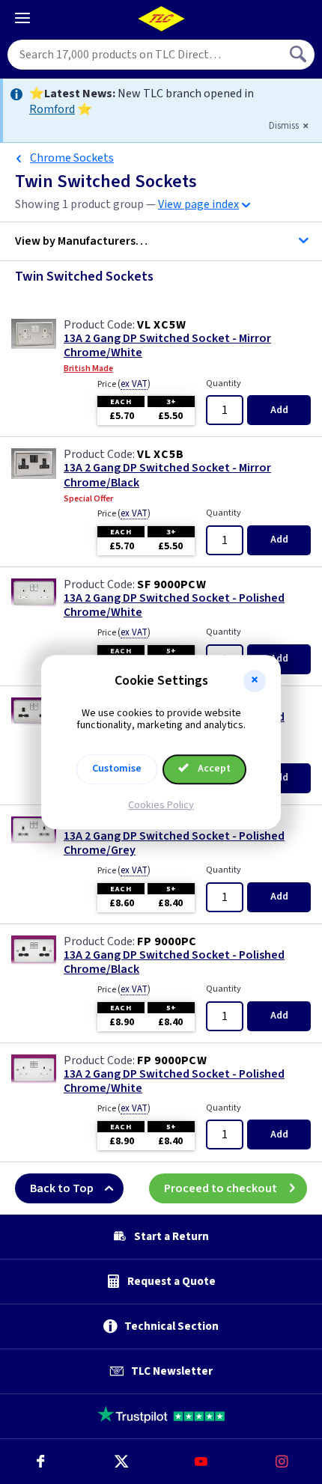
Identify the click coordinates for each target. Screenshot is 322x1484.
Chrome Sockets (72, 158)
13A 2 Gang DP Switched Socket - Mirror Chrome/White (167, 346)
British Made (88, 369)
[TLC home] (161, 19)
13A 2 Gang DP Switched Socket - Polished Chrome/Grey (174, 843)
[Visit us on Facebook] (40, 1461)
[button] (254, 681)
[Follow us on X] (121, 1461)
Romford (52, 109)
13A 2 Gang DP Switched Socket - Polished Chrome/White (174, 605)
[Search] (300, 55)
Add (279, 410)
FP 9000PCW (172, 1060)
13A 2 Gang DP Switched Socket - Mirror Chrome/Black (167, 475)
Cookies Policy (161, 805)
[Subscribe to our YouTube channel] (201, 1461)
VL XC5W (161, 325)
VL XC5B (160, 454)
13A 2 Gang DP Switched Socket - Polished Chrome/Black (174, 962)
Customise (117, 768)
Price (124, 384)
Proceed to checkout (220, 1188)
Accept (213, 768)
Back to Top (62, 1188)
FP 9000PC (167, 941)
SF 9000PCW (172, 584)
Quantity (223, 383)
